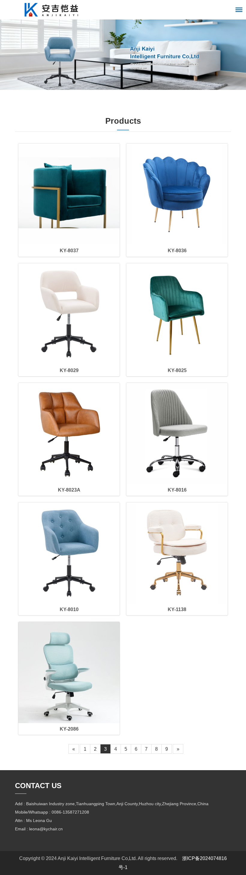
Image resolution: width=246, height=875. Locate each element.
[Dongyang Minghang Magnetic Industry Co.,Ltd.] (51, 9)
